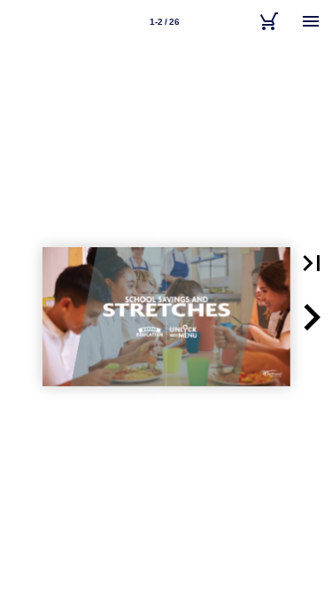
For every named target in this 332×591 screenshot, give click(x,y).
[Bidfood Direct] (268, 21)
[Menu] (311, 21)
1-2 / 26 (165, 22)
